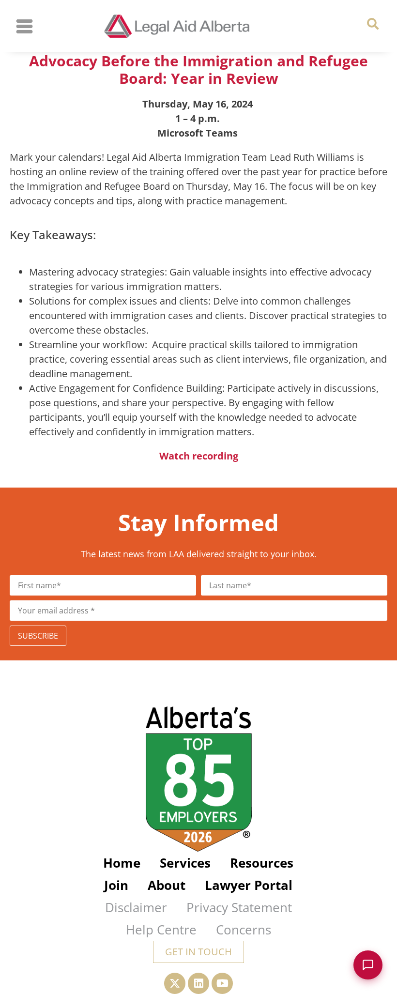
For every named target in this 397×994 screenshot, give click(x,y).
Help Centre (161, 929)
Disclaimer (136, 907)
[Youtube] (222, 983)
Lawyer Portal (248, 885)
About (166, 885)
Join (116, 885)
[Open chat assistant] (367, 964)
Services (185, 863)
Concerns (243, 929)
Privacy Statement (239, 907)
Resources (261, 863)
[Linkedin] (198, 983)
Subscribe (38, 635)
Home (121, 863)
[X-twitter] (174, 983)
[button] (373, 24)
